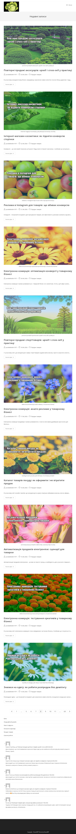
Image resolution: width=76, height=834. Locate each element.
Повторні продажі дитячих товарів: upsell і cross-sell (32, 747)
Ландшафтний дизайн (10, 722)
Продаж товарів (36, 74)
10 (50, 711)
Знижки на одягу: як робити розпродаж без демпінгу (35, 687)
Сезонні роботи (8, 735)
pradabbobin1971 (11, 74)
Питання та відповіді (9, 729)
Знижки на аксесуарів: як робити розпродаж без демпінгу (31, 775)
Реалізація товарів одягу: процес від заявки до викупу (27, 803)
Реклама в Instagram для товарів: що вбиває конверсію (36, 205)
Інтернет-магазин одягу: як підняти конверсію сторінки (35, 761)
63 (65, 711)
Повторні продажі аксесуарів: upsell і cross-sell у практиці (38, 70)
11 (55, 711)
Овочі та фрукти (8, 725)
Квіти (5, 718)
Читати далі (10, 85)
